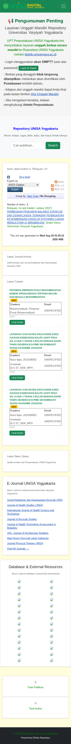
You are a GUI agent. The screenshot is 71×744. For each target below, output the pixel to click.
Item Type (32, 196)
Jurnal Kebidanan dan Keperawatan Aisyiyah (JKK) (35, 500)
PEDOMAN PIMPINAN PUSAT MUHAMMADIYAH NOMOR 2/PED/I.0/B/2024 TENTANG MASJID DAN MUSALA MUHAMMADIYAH (35, 293)
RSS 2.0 (59, 189)
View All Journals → (18, 548)
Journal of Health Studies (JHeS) (25, 505)
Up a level (24, 177)
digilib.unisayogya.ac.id (40, 54)
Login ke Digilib (28, 68)
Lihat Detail (17, 322)
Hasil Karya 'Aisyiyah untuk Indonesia (27, 538)
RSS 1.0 (59, 185)
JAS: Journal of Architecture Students (27, 533)
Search (53, 145)
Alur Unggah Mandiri (45, 94)
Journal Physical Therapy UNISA (25, 543)
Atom (61, 181)
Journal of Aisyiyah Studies (22, 519)
